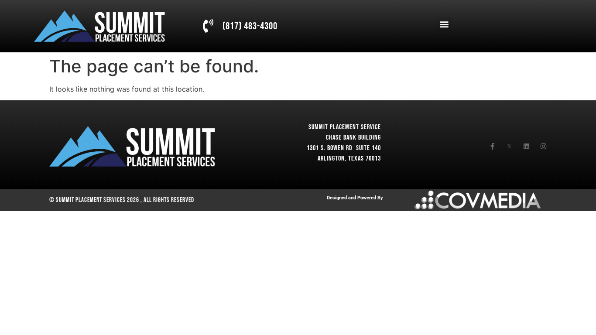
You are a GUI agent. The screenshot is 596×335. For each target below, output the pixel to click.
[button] (444, 24)
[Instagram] (543, 146)
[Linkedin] (526, 146)
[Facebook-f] (492, 146)
